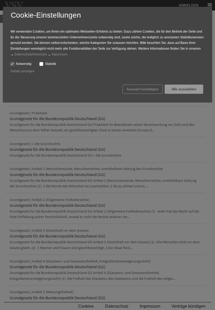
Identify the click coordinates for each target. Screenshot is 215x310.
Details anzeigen (22, 71)
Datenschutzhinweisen (30, 54)
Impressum (59, 54)
